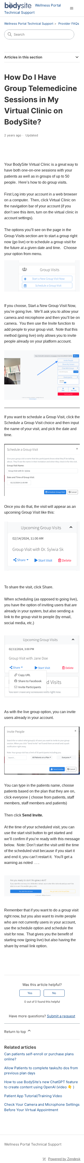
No (54, 993)
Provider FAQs (68, 23)
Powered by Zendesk (64, 1159)
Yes (30, 993)
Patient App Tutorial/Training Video (33, 1096)
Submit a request (61, 1016)
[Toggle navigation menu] (71, 8)
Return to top (15, 1031)
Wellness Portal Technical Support (28, 23)
